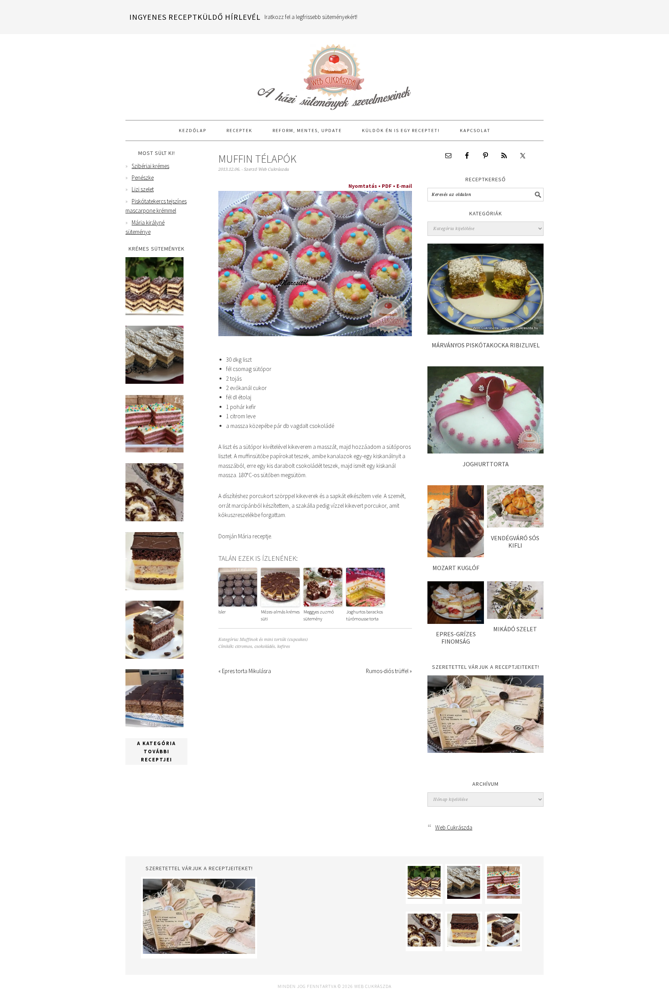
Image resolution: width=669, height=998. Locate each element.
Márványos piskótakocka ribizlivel (486, 345)
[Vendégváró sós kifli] (515, 525)
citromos (243, 646)
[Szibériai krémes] (154, 313)
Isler (222, 612)
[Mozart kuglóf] (455, 555)
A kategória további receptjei (156, 751)
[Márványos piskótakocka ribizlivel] (485, 332)
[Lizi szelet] (154, 450)
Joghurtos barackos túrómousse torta (364, 615)
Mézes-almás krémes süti (280, 615)
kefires (283, 646)
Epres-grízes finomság (456, 637)
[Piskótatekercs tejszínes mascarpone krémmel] (154, 519)
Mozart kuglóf (455, 568)
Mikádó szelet (515, 629)
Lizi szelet (143, 189)
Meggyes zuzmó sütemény (319, 615)
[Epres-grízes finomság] (455, 621)
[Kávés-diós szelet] (154, 725)
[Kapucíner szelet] (154, 656)
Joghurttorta (486, 464)
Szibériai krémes (150, 166)
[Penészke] (154, 381)
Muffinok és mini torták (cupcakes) (274, 639)
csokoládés (264, 646)
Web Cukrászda (334, 73)
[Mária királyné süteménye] (154, 588)
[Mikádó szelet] (515, 616)
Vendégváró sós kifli (515, 541)
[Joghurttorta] (485, 451)
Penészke (143, 177)
